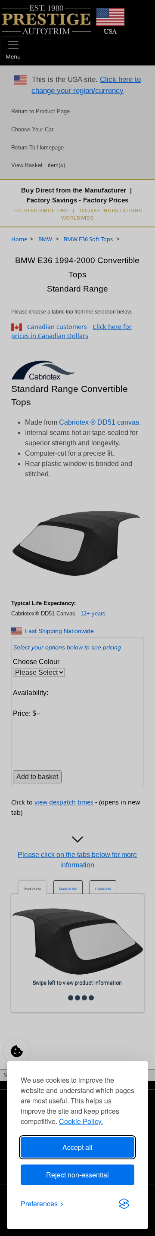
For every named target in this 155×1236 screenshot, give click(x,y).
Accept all (77, 1147)
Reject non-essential (77, 1175)
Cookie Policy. (81, 1121)
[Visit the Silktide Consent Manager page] (124, 1203)
